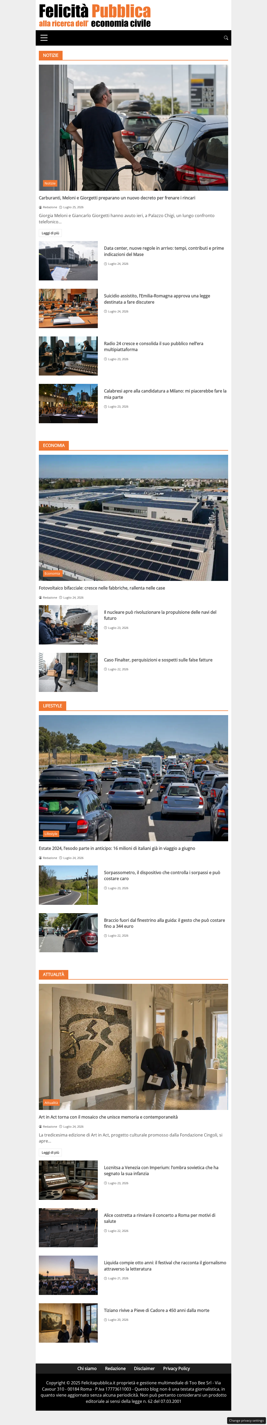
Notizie (50, 183)
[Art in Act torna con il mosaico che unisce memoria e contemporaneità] (133, 1047)
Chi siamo (87, 1368)
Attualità (51, 1102)
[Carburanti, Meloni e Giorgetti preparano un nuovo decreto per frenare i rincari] (133, 128)
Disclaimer (144, 1368)
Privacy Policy (176, 1368)
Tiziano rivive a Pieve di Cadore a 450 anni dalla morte (156, 1310)
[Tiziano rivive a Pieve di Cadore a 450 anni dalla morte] (68, 1323)
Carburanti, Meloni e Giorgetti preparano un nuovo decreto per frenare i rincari (117, 198)
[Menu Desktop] (44, 37)
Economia (53, 573)
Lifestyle (51, 833)
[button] (226, 38)
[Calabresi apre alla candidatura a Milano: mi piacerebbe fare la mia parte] (68, 403)
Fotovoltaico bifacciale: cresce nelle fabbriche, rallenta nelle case (102, 588)
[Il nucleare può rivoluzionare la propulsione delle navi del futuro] (68, 624)
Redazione (115, 1368)
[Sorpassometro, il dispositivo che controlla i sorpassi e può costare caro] (68, 885)
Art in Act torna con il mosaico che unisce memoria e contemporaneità (108, 1117)
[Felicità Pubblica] (95, 14)
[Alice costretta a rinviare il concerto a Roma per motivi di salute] (68, 1228)
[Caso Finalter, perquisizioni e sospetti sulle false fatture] (68, 672)
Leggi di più (50, 233)
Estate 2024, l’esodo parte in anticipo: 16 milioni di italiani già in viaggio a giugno (117, 848)
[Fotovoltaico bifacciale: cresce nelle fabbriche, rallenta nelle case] (133, 518)
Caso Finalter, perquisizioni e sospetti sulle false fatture (158, 660)
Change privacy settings (246, 1420)
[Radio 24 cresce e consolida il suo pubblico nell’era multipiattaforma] (68, 356)
